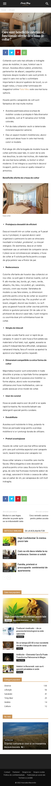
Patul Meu (24, 89)
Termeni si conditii (25, 778)
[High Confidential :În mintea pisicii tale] (9, 541)
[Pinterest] (18, 52)
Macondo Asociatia (20, 620)
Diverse (19, 672)
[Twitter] (11, 52)
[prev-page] (4, 577)
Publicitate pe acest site (36, 775)
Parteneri (16, 772)
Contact (7, 772)
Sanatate (20, 637)
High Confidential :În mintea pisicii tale (25, 616)
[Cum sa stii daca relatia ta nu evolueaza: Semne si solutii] (9, 554)
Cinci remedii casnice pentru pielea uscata (38, 517)
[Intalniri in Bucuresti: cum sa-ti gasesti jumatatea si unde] (8, 669)
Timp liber (20, 660)
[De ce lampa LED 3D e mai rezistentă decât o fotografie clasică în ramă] (8, 645)
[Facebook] (5, 52)
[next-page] (8, 577)
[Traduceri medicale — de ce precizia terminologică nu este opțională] (8, 631)
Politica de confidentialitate (14, 775)
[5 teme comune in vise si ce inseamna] (25, 736)
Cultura (19, 648)
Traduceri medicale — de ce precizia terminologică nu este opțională (30, 631)
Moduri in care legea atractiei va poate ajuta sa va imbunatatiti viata (13, 518)
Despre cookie (39, 772)
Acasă (3, 10)
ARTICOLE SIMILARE (13, 531)
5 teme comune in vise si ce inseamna (25, 743)
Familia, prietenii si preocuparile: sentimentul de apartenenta (33, 567)
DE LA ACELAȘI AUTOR (35, 531)
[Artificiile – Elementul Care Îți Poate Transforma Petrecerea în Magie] (8, 657)
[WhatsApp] (24, 52)
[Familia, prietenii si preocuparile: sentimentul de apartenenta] (9, 567)
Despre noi (26, 772)
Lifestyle (12, 10)
